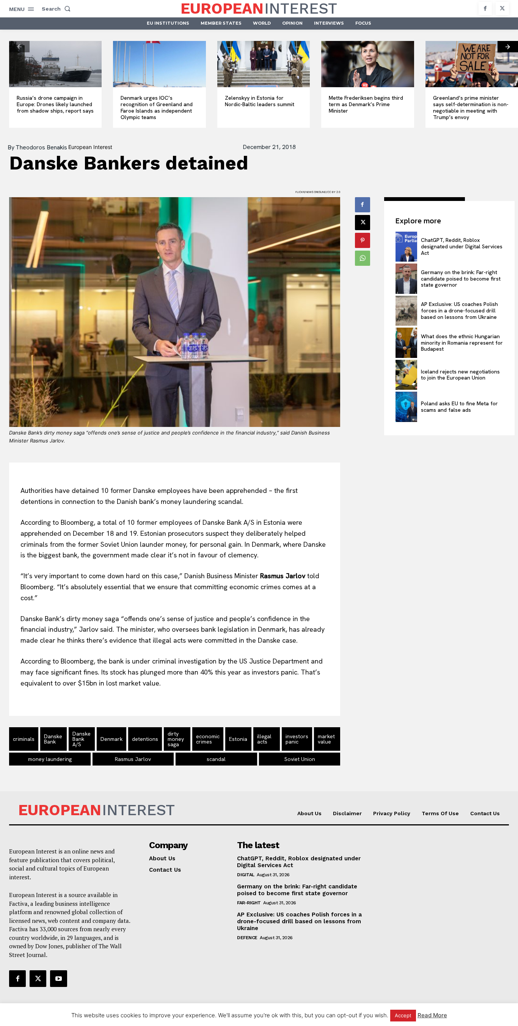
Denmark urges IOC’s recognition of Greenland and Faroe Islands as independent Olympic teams (157, 107)
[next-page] (508, 46)
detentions (145, 739)
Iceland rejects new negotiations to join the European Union (460, 374)
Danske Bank (53, 739)
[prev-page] (19, 46)
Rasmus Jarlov (133, 759)
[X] (502, 8)
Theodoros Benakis (41, 147)
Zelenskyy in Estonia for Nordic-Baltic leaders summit (259, 101)
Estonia (238, 739)
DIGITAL (245, 874)
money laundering (50, 759)
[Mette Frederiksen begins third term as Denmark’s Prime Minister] (367, 64)
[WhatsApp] (362, 258)
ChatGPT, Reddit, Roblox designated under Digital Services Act (461, 246)
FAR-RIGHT (249, 902)
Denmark (111, 739)
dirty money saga (176, 739)
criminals (24, 739)
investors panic (297, 739)
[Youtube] (58, 978)
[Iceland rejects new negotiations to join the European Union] (406, 375)
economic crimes (208, 739)
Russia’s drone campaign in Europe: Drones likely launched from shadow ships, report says (55, 104)
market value (326, 739)
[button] (58, 9)
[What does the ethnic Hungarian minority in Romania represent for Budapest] (406, 343)
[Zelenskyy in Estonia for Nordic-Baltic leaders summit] (263, 64)
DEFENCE (247, 937)
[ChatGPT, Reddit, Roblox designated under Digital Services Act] (406, 247)
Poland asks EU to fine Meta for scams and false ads (459, 406)
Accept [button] (403, 1015)
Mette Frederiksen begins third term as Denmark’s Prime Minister (366, 104)
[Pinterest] (362, 240)
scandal (216, 759)
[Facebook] (485, 8)
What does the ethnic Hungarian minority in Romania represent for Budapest (462, 343)
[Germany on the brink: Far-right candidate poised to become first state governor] (406, 278)
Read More (432, 1015)
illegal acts (264, 739)
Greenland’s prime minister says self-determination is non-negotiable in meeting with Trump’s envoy (471, 107)
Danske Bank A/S (81, 739)
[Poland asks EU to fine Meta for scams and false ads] (406, 407)
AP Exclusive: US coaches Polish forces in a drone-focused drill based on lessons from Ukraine (459, 310)
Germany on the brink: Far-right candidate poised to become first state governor (461, 279)
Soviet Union (299, 759)
